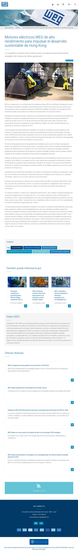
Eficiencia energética (41, 251)
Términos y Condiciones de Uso (45, 547)
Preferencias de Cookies (41, 542)
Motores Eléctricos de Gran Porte (19, 251)
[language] (70, 4)
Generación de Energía (32, 248)
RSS (57, 547)
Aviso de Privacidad (10, 547)
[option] (17, 290)
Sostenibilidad (16, 248)
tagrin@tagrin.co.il (44, 517)
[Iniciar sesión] (53, 4)
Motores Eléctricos (49, 248)
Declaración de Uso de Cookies (26, 547)
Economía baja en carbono (60, 251)
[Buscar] (63, 4)
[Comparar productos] (58, 4)
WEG (4, 4)
